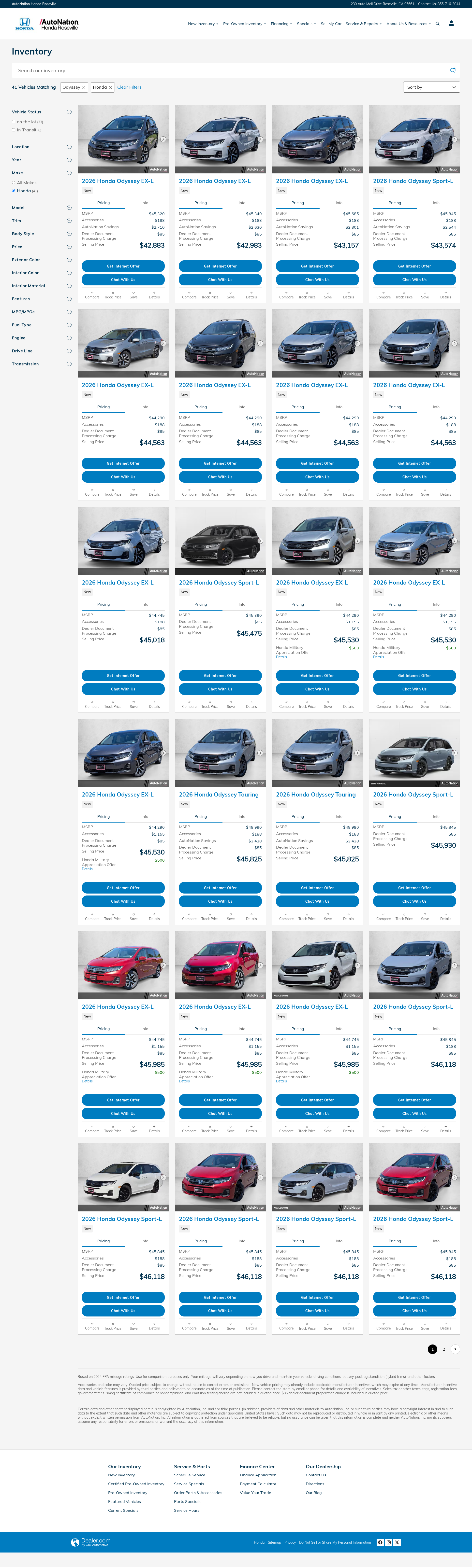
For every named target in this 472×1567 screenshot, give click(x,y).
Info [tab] (145, 202)
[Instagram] (388, 1542)
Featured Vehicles (124, 1501)
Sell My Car (331, 23)
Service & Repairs (362, 23)
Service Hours (186, 1510)
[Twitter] (397, 1542)
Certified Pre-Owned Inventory (136, 1483)
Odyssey (71, 87)
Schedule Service (189, 1474)
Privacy (290, 1542)
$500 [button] (354, 647)
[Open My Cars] (450, 23)
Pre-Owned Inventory (243, 23)
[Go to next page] (455, 1349)
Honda (100, 87)
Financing (280, 23)
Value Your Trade (255, 1492)
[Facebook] (380, 1542)
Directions (315, 1483)
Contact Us (316, 1474)
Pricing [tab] (103, 202)
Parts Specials (187, 1501)
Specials (304, 23)
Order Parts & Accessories (198, 1492)
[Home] (25, 24)
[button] (123, 190)
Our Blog (314, 1492)
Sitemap (274, 1542)
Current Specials (123, 1510)
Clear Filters (129, 87)
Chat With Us (123, 280)
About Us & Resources (406, 23)
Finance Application (258, 1474)
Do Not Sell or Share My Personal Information (335, 1542)
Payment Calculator (258, 1483)
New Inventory (201, 23)
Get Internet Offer (123, 266)
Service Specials (189, 1483)
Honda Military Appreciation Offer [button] (293, 652)
